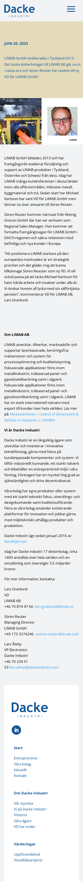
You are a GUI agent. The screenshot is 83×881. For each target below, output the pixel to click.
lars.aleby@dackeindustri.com (34, 667)
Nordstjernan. (15, 541)
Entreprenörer (26, 758)
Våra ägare (22, 820)
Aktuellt (20, 769)
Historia (20, 814)
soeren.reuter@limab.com (57, 633)
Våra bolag (22, 764)
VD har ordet (24, 826)
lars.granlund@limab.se (54, 606)
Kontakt (20, 775)
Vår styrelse (23, 803)
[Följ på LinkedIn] (16, 730)
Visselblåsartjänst (28, 860)
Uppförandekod (27, 854)
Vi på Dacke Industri (30, 809)
